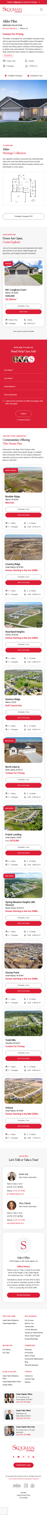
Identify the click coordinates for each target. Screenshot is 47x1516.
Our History (7, 1350)
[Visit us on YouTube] (18, 1457)
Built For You (29, 1323)
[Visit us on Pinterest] (23, 1457)
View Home (23, 312)
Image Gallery (7, 1385)
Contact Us (29, 1376)
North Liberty (12, 767)
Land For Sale (29, 1379)
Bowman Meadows (10, 28)
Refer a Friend (30, 1356)
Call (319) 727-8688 (23, 1435)
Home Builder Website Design (18, 1479)
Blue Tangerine (34, 1479)
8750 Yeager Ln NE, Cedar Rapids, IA (23, 1261)
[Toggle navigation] (41, 9)
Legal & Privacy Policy (23, 1495)
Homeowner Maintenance (34, 1359)
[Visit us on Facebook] (13, 1457)
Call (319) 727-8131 (23, 1418)
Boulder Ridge (12, 496)
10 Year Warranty (31, 1330)
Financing (28, 1350)
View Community (23, 515)
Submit (23, 414)
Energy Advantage (31, 1339)
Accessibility (23, 1498)
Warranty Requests (31, 1365)
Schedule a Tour (36, 76)
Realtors (28, 1382)
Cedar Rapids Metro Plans (12, 1382)
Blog (26, 1362)
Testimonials (29, 1327)
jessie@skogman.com (15, 1194)
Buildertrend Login (23, 1465)
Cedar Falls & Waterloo (11, 1320)
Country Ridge (12, 564)
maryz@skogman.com (15, 1223)
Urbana (9, 1107)
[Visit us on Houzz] (33, 1457)
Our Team (6, 1353)
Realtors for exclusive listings (22, 2)
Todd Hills (10, 1040)
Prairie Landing (13, 834)
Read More (8, 55)
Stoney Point (12, 972)
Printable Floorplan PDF (23, 216)
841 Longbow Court (15, 289)
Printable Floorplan (14, 76)
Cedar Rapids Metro (10, 1323)
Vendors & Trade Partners (34, 1333)
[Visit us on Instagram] (28, 1457)
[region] (23, 76)
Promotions (29, 1353)
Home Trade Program (32, 1336)
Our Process (29, 1320)
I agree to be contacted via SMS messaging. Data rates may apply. (24, 402)
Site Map (23, 1492)
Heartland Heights (15, 631)
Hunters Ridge (12, 699)
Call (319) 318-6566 (23, 1402)
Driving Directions (23, 1295)
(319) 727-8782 (15, 1187)
